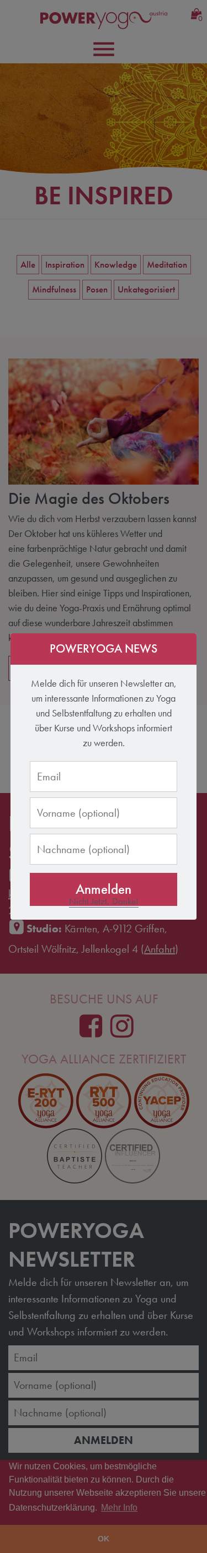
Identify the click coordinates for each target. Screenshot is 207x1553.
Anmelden (103, 889)
